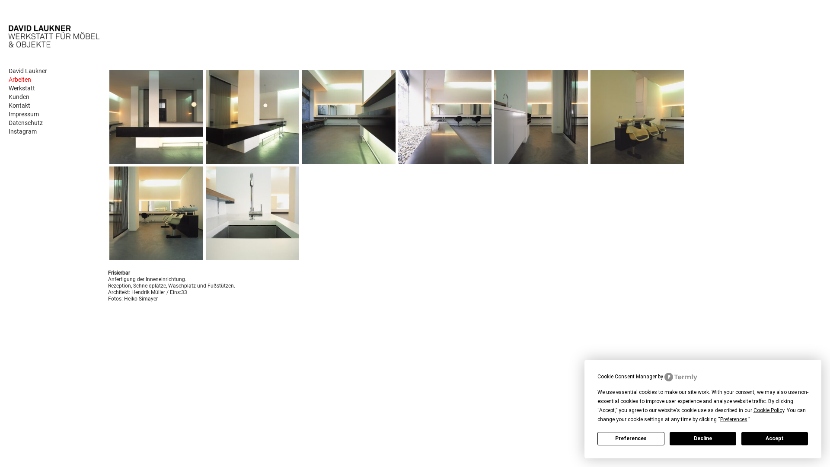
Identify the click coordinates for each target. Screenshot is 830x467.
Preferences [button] (733, 419)
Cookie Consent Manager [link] (627, 377)
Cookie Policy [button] (768, 410)
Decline (703, 438)
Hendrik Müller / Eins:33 (159, 292)
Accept (775, 438)
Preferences (631, 438)
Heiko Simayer (141, 299)
